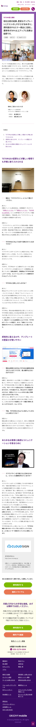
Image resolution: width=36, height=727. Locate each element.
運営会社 (4, 701)
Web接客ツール (6, 694)
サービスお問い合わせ (8, 680)
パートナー (28, 4)
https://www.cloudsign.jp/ (11, 558)
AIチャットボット (7, 690)
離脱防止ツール (22, 685)
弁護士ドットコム (8, 210)
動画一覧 (20, 667)
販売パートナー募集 (18, 641)
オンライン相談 (6, 677)
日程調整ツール (6, 707)
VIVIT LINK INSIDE (7, 710)
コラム (33, 4)
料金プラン (21, 661)
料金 (21, 2)
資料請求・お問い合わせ (25, 674)
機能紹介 (4, 661)
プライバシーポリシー (8, 704)
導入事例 (27, 2)
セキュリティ (21, 4)
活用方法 (33, 2)
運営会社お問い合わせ (24, 680)
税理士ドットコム (22, 210)
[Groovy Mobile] (18, 716)
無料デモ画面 (6, 674)
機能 (18, 2)
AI (23, 2)
